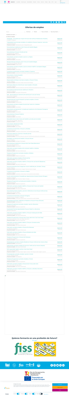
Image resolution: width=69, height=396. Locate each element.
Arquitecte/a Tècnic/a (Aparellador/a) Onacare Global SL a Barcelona (23, 209)
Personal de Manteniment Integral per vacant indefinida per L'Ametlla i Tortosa (26, 166)
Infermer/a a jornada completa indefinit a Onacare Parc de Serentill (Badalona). (26, 161)
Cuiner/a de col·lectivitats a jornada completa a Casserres (21, 71)
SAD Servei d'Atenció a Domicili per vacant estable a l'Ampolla (22, 85)
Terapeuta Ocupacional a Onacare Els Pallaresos (18, 237)
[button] (29, 31)
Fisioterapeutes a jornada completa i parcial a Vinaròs (20, 254)
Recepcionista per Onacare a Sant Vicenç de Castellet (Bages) (22, 61)
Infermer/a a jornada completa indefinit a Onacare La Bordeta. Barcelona (24, 268)
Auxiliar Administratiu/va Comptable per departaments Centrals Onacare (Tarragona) (27, 176)
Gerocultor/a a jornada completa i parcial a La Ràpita (20, 57)
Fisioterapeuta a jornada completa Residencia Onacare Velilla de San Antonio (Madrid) (28, 242)
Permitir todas (60, 384)
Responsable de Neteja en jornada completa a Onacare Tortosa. (22, 80)
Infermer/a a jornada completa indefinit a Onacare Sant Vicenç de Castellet (25, 186)
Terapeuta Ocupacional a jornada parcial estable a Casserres (21, 181)
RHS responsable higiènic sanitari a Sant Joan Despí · (20, 249)
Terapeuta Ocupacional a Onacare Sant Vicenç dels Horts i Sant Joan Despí (25, 217)
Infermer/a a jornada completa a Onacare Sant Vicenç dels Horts (22, 263)
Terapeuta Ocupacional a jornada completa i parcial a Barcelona (22, 204)
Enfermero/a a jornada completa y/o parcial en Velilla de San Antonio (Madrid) (26, 245)
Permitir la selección (60, 387)
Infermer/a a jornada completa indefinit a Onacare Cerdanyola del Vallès (24, 212)
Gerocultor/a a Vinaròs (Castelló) (14, 75)
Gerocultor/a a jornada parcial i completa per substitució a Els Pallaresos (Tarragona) (27, 109)
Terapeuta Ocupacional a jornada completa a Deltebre (20, 153)
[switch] (26, 394)
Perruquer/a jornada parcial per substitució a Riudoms (20, 89)
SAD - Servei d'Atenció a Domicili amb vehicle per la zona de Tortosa (23, 94)
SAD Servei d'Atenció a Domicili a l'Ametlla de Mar (19, 133)
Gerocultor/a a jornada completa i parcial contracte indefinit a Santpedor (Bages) (26, 66)
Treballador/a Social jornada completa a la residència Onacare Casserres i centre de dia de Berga (30, 42)
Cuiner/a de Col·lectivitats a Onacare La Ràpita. (18, 171)
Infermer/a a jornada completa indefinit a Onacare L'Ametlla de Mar (23, 222)
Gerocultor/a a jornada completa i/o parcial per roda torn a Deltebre (23, 104)
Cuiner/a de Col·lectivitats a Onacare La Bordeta (18, 128)
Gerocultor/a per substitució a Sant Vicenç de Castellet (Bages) (22, 47)
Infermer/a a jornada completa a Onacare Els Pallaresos (20, 227)
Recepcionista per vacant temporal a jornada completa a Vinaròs (22, 99)
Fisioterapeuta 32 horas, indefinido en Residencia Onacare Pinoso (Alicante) (25, 200)
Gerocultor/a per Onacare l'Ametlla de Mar (17, 52)
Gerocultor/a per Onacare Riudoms (15, 114)
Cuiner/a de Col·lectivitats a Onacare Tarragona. (18, 195)
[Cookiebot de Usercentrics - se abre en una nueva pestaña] (7, 394)
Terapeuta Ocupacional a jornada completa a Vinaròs (20, 259)
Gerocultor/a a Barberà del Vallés (15, 124)
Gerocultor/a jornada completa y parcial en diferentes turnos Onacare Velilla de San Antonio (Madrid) (31, 190)
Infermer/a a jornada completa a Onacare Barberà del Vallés (21, 232)
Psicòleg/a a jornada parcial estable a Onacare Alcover (20, 138)
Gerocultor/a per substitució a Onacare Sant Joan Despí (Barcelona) (23, 143)
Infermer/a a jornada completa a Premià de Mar (18, 158)
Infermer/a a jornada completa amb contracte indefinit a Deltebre (23, 148)
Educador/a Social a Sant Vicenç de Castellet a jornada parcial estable (24, 119)
